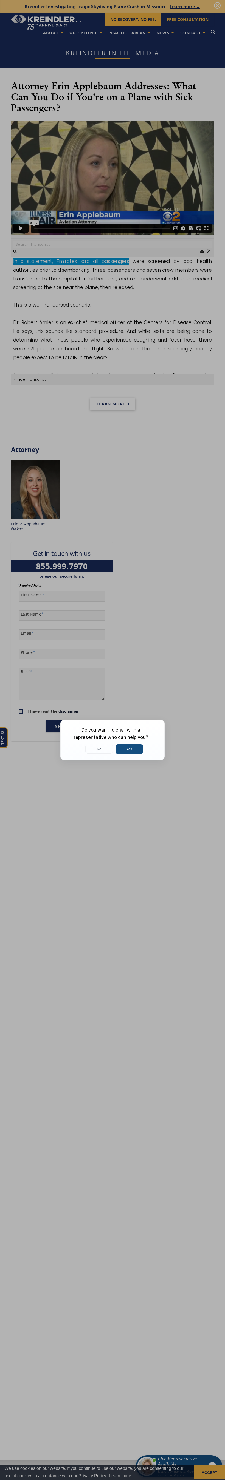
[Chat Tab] (112, 740)
